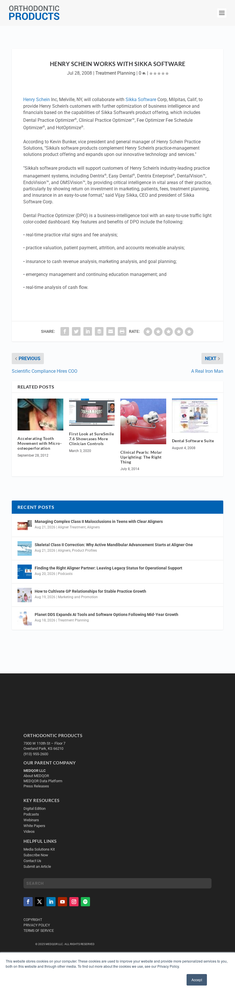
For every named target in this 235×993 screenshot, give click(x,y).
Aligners (93, 527)
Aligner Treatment (72, 527)
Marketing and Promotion (78, 597)
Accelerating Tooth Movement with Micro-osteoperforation (39, 443)
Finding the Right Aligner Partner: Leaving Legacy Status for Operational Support (108, 568)
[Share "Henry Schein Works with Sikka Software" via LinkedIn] (87, 331)
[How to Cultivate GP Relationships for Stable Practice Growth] (24, 595)
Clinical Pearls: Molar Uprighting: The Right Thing (141, 457)
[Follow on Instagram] (74, 902)
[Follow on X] (39, 902)
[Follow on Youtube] (62, 902)
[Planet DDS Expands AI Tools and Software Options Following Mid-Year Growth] (24, 618)
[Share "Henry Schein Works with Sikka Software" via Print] (122, 331)
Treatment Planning (115, 73)
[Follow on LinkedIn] (51, 902)
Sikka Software (141, 99)
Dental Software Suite (193, 440)
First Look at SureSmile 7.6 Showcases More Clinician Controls (91, 438)
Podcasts (65, 574)
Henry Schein (36, 99)
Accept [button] (196, 979)
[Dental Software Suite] (195, 416)
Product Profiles (84, 550)
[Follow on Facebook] (28, 902)
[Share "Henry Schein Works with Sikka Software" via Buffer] (99, 331)
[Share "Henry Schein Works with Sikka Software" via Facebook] (64, 331)
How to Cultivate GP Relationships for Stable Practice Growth (90, 591)
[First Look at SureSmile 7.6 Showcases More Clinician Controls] (92, 412)
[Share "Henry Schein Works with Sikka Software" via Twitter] (76, 331)
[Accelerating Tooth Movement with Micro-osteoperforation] (40, 415)
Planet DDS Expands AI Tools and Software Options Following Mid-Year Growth (106, 614)
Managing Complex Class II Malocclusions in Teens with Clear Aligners (99, 521)
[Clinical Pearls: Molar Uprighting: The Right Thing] (143, 422)
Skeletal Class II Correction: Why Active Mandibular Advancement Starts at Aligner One (114, 544)
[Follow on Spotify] (85, 902)
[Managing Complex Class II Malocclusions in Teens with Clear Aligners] (24, 525)
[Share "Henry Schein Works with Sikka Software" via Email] (110, 331)
